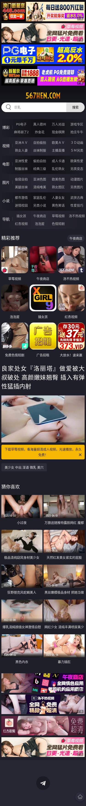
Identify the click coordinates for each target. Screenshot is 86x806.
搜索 (75, 107)
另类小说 (39, 205)
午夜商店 (39, 216)
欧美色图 (58, 179)
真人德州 (39, 124)
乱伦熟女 (58, 168)
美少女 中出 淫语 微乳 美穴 (24, 467)
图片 (6, 182)
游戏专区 (76, 124)
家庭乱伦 (39, 197)
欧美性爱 (76, 161)
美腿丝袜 (21, 187)
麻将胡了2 (21, 132)
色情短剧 (58, 223)
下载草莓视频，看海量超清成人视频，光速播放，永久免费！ (43, 452)
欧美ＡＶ (58, 142)
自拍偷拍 (39, 142)
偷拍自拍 (39, 161)
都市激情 (21, 197)
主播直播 (58, 150)
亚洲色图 (39, 179)
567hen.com (43, 95)
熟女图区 (58, 187)
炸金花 (39, 132)
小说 (6, 200)
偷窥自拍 (21, 179)
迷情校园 (21, 205)
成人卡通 (58, 161)
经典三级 (39, 168)
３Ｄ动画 (76, 142)
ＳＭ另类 (76, 150)
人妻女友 (58, 197)
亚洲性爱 (21, 161)
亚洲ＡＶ (21, 142)
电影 (6, 164)
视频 (6, 145)
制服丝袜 (21, 168)
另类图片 (76, 187)
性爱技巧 (76, 205)
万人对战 (58, 124)
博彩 (6, 127)
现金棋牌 (58, 132)
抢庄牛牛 (76, 132)
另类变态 (76, 168)
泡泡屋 (39, 223)
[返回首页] (80, 796)
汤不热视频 (77, 216)
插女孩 (21, 216)
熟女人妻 (21, 150)
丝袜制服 (39, 150)
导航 (6, 219)
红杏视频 (21, 223)
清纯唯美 (39, 187)
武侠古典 (76, 197)
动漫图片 (76, 179)
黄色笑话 (58, 205)
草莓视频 (58, 216)
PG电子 (21, 124)
